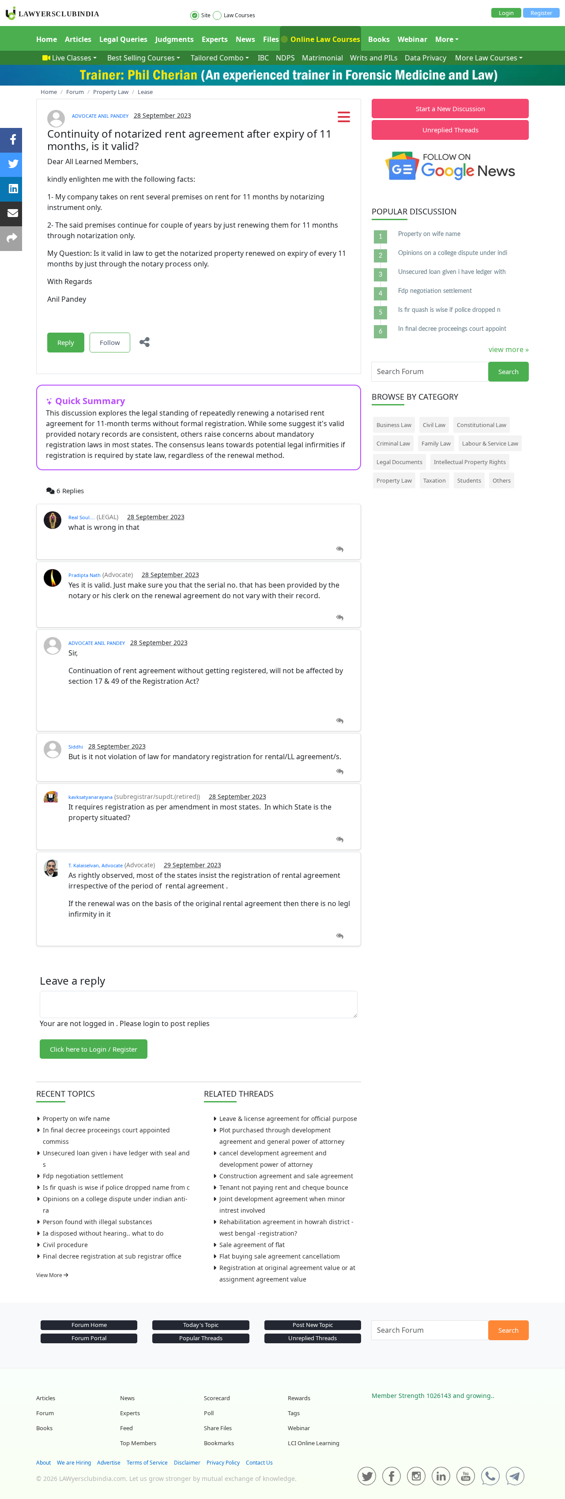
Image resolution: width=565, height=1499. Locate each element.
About (43, 1462)
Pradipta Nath (84, 575)
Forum (45, 1413)
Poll (209, 1413)
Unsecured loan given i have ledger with (452, 272)
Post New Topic (313, 1325)
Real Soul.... (81, 517)
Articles (78, 39)
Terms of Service (147, 1462)
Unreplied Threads (450, 129)
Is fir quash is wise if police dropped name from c (116, 1187)
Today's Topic (200, 1325)
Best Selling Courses (141, 58)
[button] (344, 119)
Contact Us (259, 1462)
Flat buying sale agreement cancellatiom (279, 1256)
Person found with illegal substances (97, 1222)
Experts (215, 39)
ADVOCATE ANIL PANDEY (100, 115)
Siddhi (75, 746)
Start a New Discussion (450, 108)
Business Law (394, 425)
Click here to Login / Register (93, 1049)
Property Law (394, 480)
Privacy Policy (223, 1462)
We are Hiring (74, 1462)
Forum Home (89, 1325)
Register (541, 13)
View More (50, 1275)
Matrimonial (322, 58)
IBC (263, 58)
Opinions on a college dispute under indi (452, 253)
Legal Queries (123, 39)
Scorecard (217, 1398)
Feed (126, 1428)
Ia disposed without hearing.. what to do (103, 1233)
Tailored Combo (217, 58)
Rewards (299, 1398)
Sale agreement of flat (252, 1244)
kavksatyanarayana (90, 797)
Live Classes (71, 58)
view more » (509, 349)
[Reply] (340, 549)
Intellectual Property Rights (470, 462)
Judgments (174, 39)
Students (469, 480)
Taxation (434, 480)
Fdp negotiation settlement (83, 1176)
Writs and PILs (374, 58)
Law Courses (239, 15)
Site (206, 15)
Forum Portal (89, 1338)
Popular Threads (200, 1338)
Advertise (109, 1462)
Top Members (138, 1443)
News (245, 39)
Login (506, 13)
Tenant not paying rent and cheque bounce (283, 1187)
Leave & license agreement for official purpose (288, 1118)
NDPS (285, 58)
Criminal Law (393, 443)
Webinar (412, 39)
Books (379, 39)
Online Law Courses (324, 39)
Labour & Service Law (490, 443)
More (444, 39)
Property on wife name (76, 1118)
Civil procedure (65, 1244)
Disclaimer (187, 1462)
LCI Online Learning (313, 1443)
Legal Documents (399, 462)
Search (508, 371)
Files (271, 39)
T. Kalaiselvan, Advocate (95, 865)
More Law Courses (486, 58)
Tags (294, 1413)
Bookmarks (219, 1443)
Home (46, 39)
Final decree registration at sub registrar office (112, 1256)
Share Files (218, 1428)
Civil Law (434, 425)
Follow (110, 342)
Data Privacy (425, 58)
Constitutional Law (481, 425)
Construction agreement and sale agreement (286, 1176)
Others (502, 480)
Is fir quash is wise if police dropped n (449, 310)
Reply (65, 342)
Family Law (436, 443)
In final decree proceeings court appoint (452, 329)
